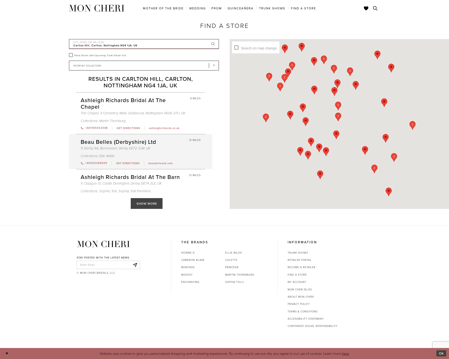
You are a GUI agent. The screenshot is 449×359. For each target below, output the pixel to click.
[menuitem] (163, 8)
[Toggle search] (375, 8)
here (345, 353)
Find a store (297, 274)
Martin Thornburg (112, 121)
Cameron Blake (193, 260)
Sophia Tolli (108, 191)
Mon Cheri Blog (300, 289)
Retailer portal (300, 260)
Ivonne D (188, 252)
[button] (338, 106)
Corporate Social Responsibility (312, 326)
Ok (441, 353)
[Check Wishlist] (366, 8)
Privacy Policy (299, 304)
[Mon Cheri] (103, 244)
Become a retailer (301, 267)
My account (297, 282)
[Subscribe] (135, 265)
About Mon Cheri (301, 296)
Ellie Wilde (107, 156)
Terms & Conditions (303, 311)
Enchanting (190, 282)
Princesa (232, 267)
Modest (187, 274)
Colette (231, 260)
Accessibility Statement (306, 318)
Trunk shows (298, 252)
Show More (147, 203)
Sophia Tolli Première (134, 191)
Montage (188, 267)
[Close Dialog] (7, 353)
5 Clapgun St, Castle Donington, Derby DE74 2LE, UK (121, 183)
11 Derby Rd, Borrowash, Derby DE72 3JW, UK (115, 148)
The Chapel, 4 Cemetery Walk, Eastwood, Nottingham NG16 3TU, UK (133, 113)
